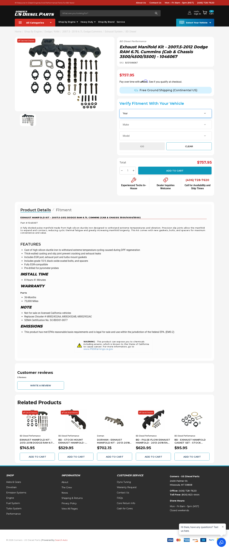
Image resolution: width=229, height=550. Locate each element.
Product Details (35, 210)
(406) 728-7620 (205, 2)
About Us (141, 2)
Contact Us (155, 2)
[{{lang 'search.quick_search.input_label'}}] (156, 13)
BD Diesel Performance (132, 41)
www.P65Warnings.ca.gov (98, 349)
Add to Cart (175, 170)
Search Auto (61, 540)
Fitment (64, 210)
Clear (189, 146)
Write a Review (40, 385)
